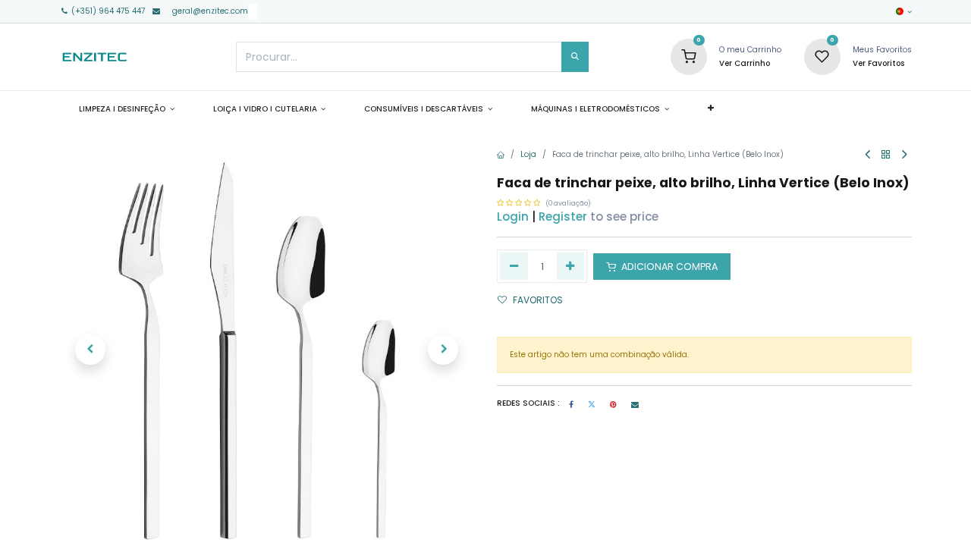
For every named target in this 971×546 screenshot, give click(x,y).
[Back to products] (886, 155)
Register (563, 216)
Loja (528, 154)
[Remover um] (514, 266)
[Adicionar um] (571, 266)
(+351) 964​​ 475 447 (107, 11)
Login (513, 216)
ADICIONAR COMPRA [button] (668, 266)
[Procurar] (575, 57)
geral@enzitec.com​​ (210, 11)
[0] (689, 56)
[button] (710, 108)
